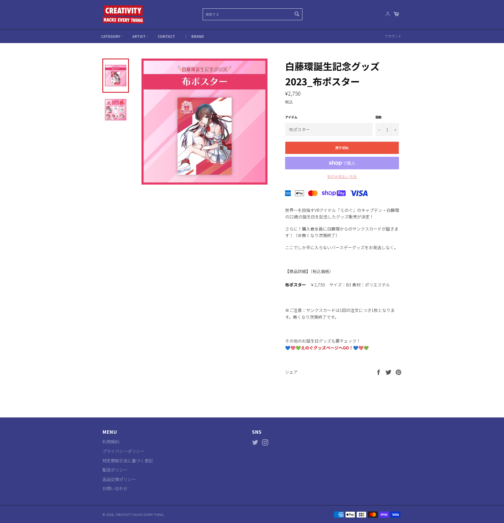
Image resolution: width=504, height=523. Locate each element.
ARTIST (139, 36)
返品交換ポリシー (119, 479)
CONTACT (166, 36)
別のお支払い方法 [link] (342, 176)
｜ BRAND (194, 36)
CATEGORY (111, 36)
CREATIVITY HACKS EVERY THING (139, 514)
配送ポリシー (115, 470)
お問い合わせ (115, 488)
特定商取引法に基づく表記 (127, 460)
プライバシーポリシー (123, 451)
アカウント (393, 36)
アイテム (291, 117)
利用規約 (110, 441)
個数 (378, 117)
